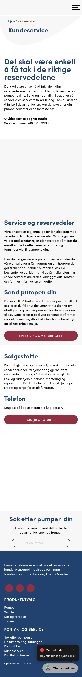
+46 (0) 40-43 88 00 (41, 419)
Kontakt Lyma (14, 646)
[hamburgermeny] (76, 8)
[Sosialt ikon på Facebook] (9, 588)
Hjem (11, 21)
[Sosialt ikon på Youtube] (31, 588)
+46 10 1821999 (38, 123)
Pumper (10, 607)
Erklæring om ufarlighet (41, 335)
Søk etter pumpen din (19, 637)
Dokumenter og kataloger (23, 642)
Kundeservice (13, 651)
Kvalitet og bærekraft (19, 655)
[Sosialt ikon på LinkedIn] (20, 588)
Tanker (9, 621)
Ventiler (9, 612)
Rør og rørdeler (15, 616)
